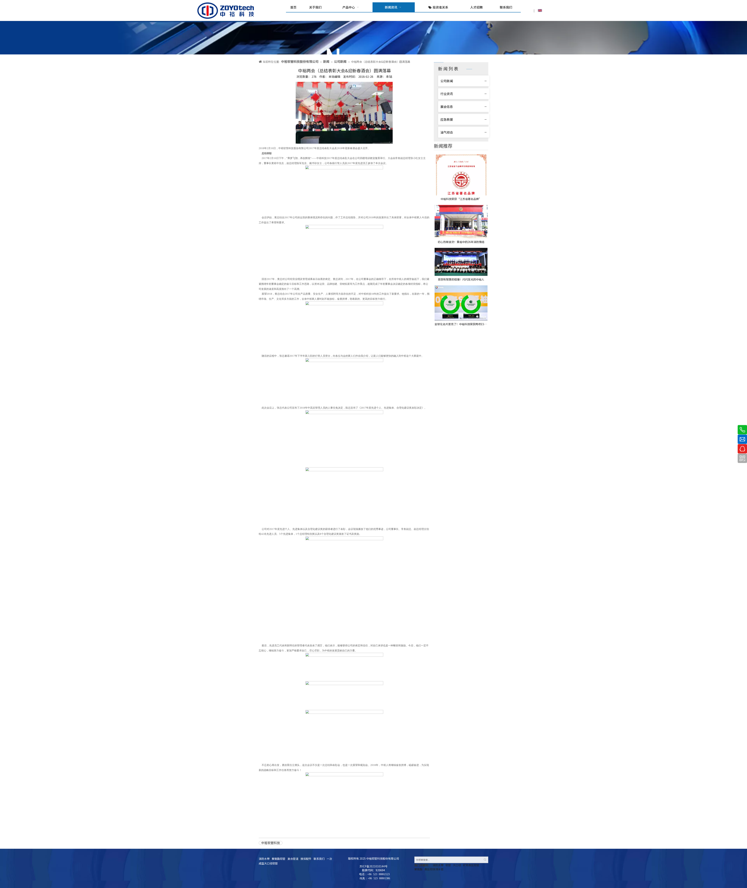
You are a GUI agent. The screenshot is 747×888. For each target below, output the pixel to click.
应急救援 (446, 119)
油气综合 (446, 132)
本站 (389, 76)
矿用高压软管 (471, 865)
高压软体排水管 (434, 869)
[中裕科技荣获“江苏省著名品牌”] (461, 174)
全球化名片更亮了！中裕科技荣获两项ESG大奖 (461, 324)
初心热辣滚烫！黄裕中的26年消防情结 (461, 242)
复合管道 (293, 859)
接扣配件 (306, 859)
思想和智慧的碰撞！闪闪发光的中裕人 (461, 279)
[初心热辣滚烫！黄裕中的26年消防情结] (461, 221)
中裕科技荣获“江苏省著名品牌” (461, 199)
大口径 (457, 865)
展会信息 (446, 106)
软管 (448, 865)
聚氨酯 (418, 869)
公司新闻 (446, 81)
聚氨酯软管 (278, 859)
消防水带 (264, 859)
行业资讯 (446, 93)
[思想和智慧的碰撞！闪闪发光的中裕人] (461, 262)
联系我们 (319, 859)
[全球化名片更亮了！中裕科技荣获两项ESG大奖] (461, 303)
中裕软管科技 (270, 843)
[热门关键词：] (485, 860)
